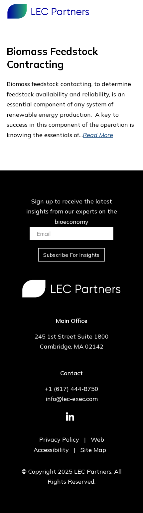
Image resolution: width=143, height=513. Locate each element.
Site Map (93, 450)
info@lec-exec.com (72, 399)
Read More (98, 135)
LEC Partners (48, 11)
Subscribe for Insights (71, 254)
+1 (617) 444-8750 (71, 389)
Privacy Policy (59, 439)
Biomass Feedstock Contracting (52, 58)
